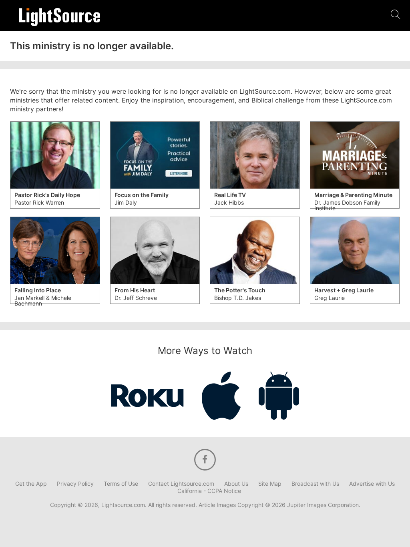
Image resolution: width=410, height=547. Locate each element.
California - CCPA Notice (209, 491)
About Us (236, 484)
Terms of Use (121, 484)
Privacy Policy (75, 484)
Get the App (31, 484)
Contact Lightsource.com (181, 484)
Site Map (269, 484)
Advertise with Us (372, 484)
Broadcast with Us (315, 484)
